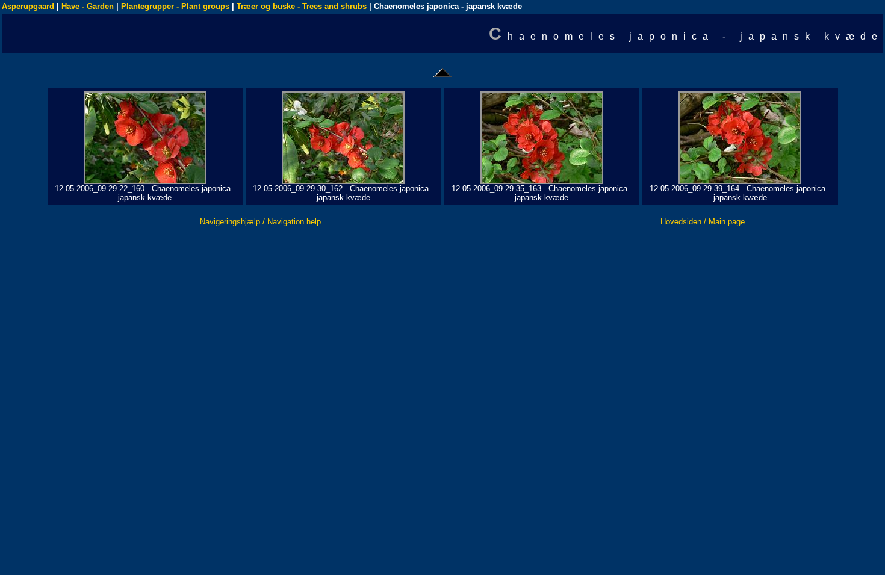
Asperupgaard (28, 6)
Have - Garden (87, 6)
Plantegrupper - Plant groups (175, 6)
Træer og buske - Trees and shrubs (302, 6)
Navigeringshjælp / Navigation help (260, 221)
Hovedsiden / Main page (702, 221)
